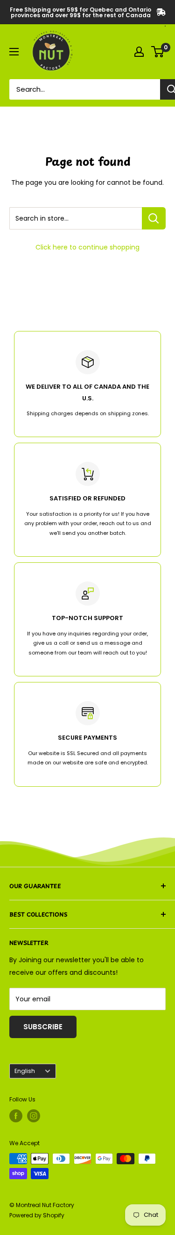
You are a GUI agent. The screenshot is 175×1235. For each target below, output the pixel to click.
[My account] (139, 52)
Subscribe (43, 1027)
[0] (158, 51)
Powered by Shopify (36, 1215)
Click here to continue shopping (87, 247)
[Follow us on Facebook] (15, 1115)
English (24, 1071)
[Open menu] (14, 51)
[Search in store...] (154, 218)
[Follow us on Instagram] (33, 1115)
